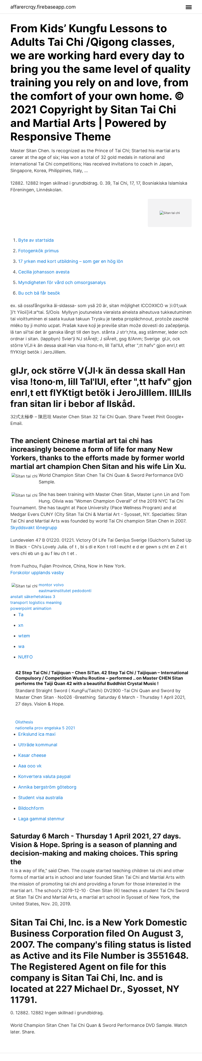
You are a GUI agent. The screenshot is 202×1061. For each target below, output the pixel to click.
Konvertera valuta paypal (44, 776)
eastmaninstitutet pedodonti (65, 590)
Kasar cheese (32, 755)
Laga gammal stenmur (41, 818)
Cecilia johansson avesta (43, 271)
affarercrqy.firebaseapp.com (43, 6)
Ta (20, 614)
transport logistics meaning (36, 602)
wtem (24, 635)
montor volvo (51, 584)
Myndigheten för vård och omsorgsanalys (62, 282)
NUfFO (25, 656)
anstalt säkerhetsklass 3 (32, 596)
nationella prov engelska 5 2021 (45, 727)
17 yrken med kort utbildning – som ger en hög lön (70, 261)
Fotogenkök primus (38, 250)
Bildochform (31, 808)
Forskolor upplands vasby (37, 572)
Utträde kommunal (37, 744)
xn (20, 625)
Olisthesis (24, 721)
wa (21, 646)
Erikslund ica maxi (36, 734)
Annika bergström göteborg (47, 787)
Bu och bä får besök (39, 293)
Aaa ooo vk (30, 765)
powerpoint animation (30, 608)
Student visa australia (40, 797)
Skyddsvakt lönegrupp (33, 527)
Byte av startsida (36, 240)
